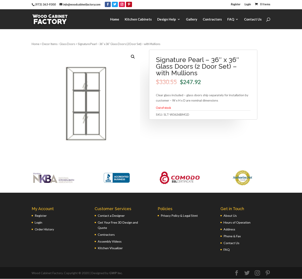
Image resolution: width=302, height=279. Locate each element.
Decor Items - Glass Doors (58, 44)
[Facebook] (108, 4)
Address (229, 229)
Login (248, 4)
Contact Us (253, 19)
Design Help (166, 19)
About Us (230, 215)
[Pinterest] (129, 4)
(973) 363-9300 (45, 4)
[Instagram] (122, 4)
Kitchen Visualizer (110, 248)
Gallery (191, 19)
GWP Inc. (115, 273)
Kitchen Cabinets (138, 19)
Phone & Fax (232, 236)
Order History (44, 229)
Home (114, 19)
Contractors (212, 19)
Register (236, 4)
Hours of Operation (237, 222)
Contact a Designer (111, 215)
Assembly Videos (110, 241)
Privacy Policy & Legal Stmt (179, 215)
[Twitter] (115, 4)
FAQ (230, 19)
